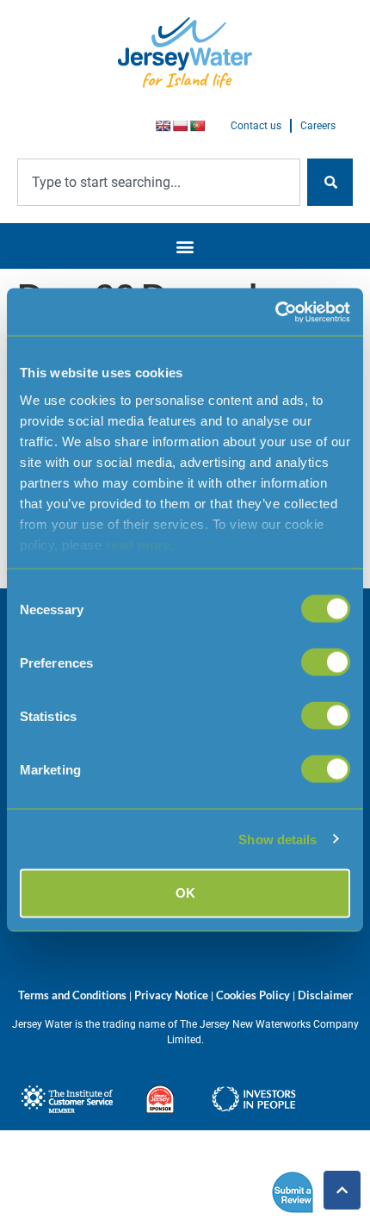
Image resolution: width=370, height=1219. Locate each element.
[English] (162, 126)
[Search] (330, 182)
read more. (140, 544)
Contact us (256, 126)
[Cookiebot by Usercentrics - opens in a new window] (275, 312)
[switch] (325, 662)
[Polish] (180, 126)
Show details (277, 838)
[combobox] (158, 182)
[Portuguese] (197, 126)
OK (185, 893)
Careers (318, 126)
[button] (185, 246)
